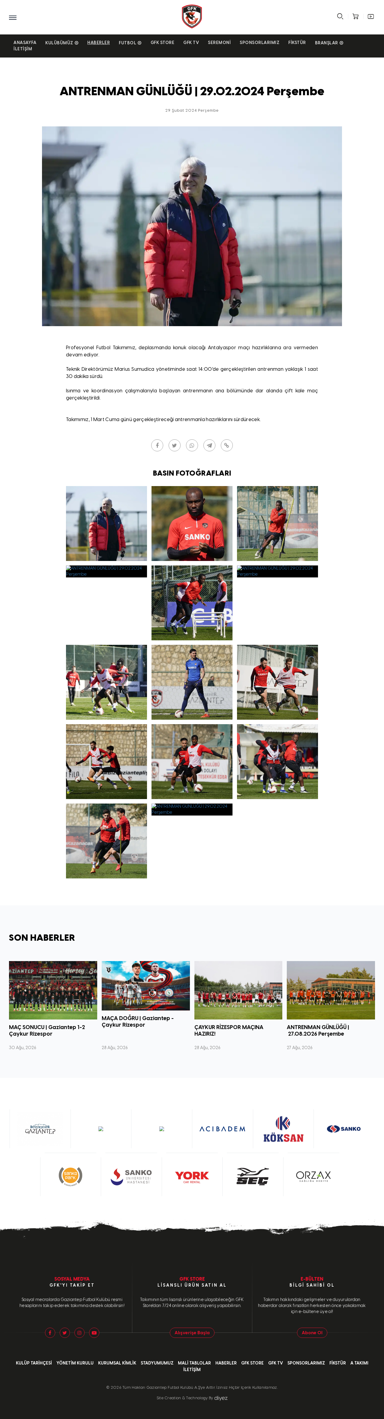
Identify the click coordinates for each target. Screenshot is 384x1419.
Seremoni (219, 42)
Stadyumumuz (157, 1363)
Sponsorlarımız (259, 42)
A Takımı (359, 1363)
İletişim (23, 49)
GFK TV (191, 42)
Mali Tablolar (194, 1363)
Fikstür (297, 42)
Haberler (98, 42)
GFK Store (163, 42)
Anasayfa (25, 42)
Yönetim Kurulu (75, 1363)
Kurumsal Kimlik (117, 1363)
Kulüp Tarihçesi (34, 1363)
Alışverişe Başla (192, 1332)
